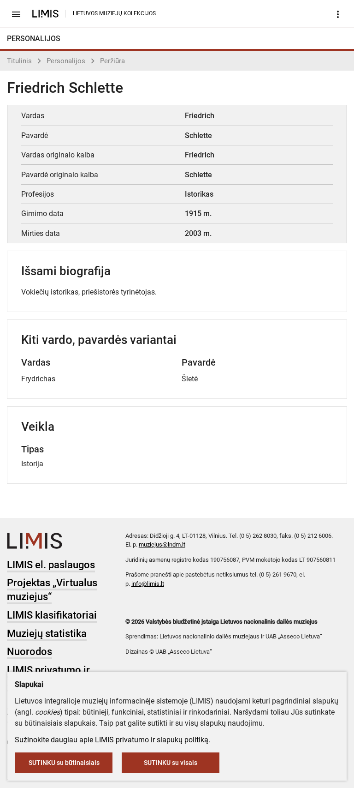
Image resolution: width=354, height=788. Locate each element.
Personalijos (66, 61)
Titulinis (19, 61)
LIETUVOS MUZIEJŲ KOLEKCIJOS (114, 13)
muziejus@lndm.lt (162, 544)
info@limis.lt (147, 583)
